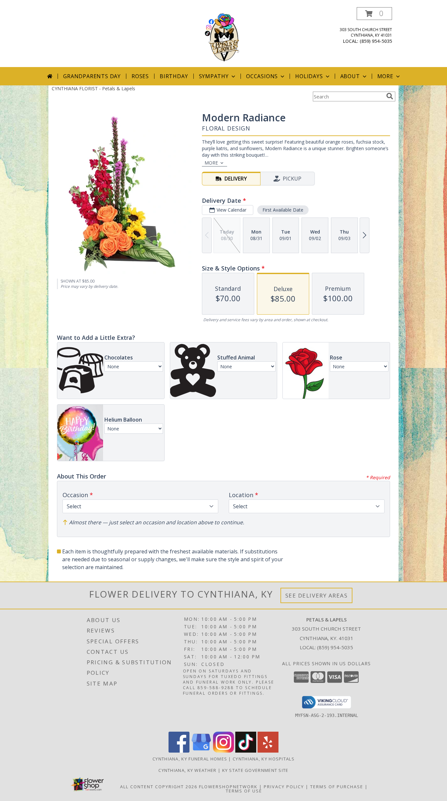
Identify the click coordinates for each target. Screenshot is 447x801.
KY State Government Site (255, 770)
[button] (374, 13)
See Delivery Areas (316, 595)
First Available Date (282, 210)
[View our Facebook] (179, 751)
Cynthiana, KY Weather (187, 770)
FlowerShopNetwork (228, 787)
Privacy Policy (284, 787)
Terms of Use (244, 791)
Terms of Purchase (336, 787)
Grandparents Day (92, 76)
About (350, 76)
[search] (389, 96)
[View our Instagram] (223, 751)
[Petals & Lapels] (223, 37)
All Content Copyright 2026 (158, 787)
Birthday (174, 76)
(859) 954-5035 (376, 41)
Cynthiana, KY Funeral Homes (189, 759)
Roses (140, 76)
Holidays (309, 76)
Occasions (262, 76)
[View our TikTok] (245, 751)
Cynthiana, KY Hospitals (264, 759)
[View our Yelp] (268, 751)
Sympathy (214, 76)
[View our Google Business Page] (201, 751)
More (385, 76)
